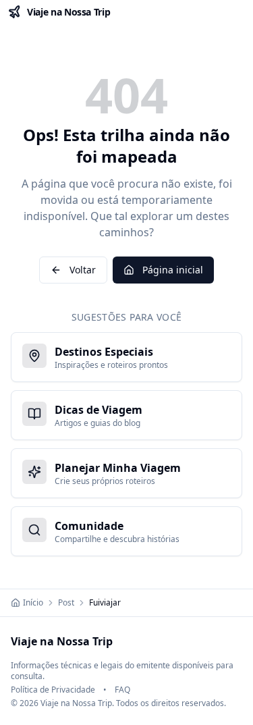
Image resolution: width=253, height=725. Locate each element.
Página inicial (172, 269)
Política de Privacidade (53, 689)
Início (33, 602)
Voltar (82, 269)
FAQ (122, 689)
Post (66, 602)
